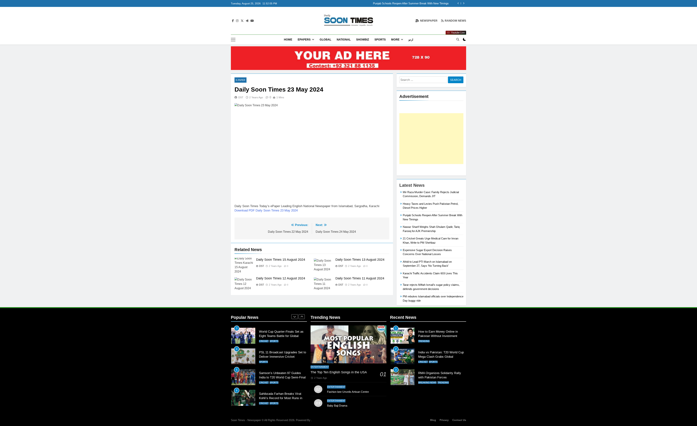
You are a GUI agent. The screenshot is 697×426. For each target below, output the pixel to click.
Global (325, 39)
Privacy (444, 420)
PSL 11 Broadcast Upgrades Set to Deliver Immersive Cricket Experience (282, 340)
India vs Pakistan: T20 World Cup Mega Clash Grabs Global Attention (441, 357)
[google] (247, 21)
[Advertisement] (431, 138)
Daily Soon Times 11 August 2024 (359, 278)
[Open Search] (457, 39)
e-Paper (240, 80)
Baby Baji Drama (337, 405)
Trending (424, 341)
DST (240, 97)
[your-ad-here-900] (348, 58)
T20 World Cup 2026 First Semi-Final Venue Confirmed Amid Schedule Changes (281, 402)
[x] (242, 21)
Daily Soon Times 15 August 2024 (280, 259)
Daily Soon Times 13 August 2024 (359, 259)
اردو (411, 39)
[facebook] (233, 21)
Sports (380, 39)
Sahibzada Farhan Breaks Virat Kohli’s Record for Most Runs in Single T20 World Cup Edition (280, 381)
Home (288, 39)
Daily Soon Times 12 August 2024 (280, 278)
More (395, 39)
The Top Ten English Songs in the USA (339, 372)
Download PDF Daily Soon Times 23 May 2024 (266, 210)
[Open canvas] (233, 39)
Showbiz (362, 39)
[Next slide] (463, 3)
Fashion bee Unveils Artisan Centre (348, 391)
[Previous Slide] (458, 3)
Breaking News (427, 382)
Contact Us (459, 420)
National (344, 39)
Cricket (264, 366)
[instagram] (237, 21)
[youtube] (252, 21)
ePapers (304, 39)
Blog (433, 420)
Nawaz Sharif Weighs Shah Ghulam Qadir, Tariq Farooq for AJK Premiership (403, 3)
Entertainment (320, 367)
